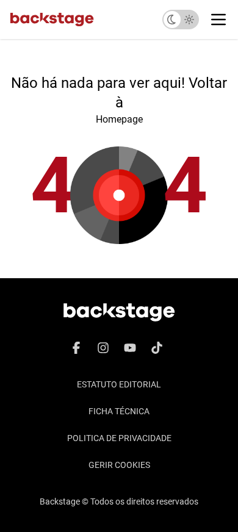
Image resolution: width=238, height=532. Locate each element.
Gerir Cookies (119, 465)
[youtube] (130, 348)
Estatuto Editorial (119, 384)
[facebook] (76, 348)
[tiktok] (157, 348)
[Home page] (52, 19)
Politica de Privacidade (119, 438)
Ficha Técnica (119, 411)
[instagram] (103, 348)
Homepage (119, 119)
